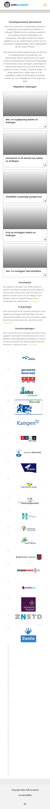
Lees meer (34, 301)
